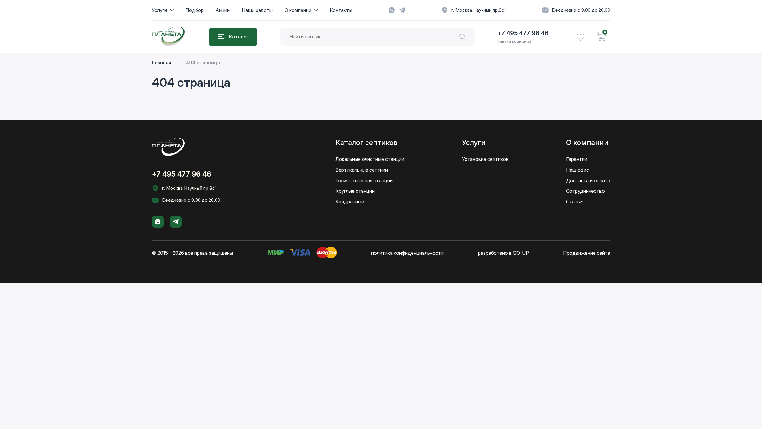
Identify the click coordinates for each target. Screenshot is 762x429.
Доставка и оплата (588, 181)
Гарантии (576, 159)
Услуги (159, 10)
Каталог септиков (366, 142)
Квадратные (349, 202)
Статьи (574, 202)
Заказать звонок (514, 41)
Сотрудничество (585, 191)
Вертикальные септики (361, 170)
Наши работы (257, 10)
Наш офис (577, 170)
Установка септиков (485, 159)
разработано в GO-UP (503, 253)
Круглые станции (355, 191)
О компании (298, 10)
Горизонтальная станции (364, 181)
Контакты (341, 10)
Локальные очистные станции (369, 159)
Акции (223, 10)
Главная (161, 63)
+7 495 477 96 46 (523, 33)
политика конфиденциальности (407, 253)
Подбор (194, 10)
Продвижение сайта (586, 253)
